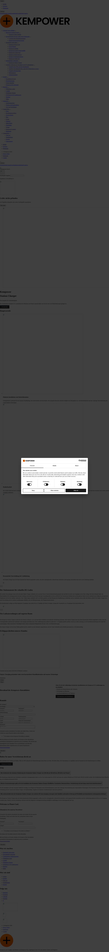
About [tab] (76, 465)
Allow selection (55, 490)
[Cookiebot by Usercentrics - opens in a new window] (79, 461)
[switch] (46, 484)
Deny (33, 490)
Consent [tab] (32, 465)
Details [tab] (54, 465)
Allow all (76, 490)
